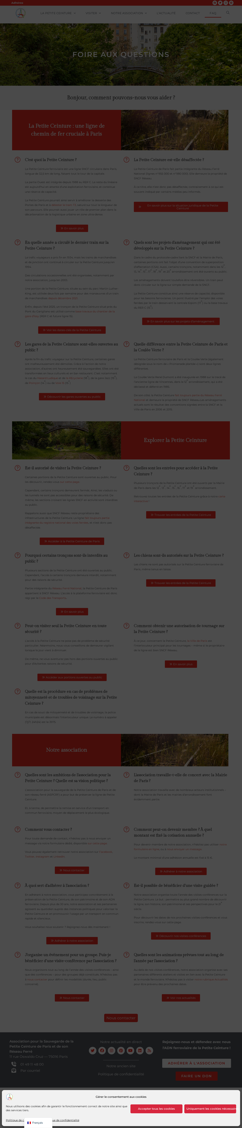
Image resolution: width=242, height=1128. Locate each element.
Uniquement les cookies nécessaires (211, 1108)
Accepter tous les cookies (156, 1108)
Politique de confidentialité (24, 1120)
